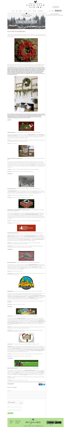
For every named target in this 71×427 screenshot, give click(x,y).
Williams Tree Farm (31, 134)
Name (8, 406)
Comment (9, 390)
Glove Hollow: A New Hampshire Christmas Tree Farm (18, 209)
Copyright (17, 423)
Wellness (34, 10)
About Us (11, 420)
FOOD (25, 10)
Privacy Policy (18, 420)
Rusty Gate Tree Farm (33, 264)
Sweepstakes (40, 10)
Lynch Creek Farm (11, 67)
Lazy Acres (9, 346)
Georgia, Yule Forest (21, 318)
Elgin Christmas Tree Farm (12, 368)
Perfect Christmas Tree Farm (30, 236)
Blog (17, 10)
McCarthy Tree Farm (12, 190)
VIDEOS (29, 10)
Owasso (32, 165)
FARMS (20, 10)
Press (11, 423)
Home (13, 10)
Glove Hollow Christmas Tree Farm (31, 214)
